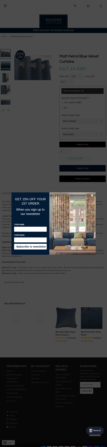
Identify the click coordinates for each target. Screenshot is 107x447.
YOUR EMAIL (19, 235)
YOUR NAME (19, 225)
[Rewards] (95, 431)
